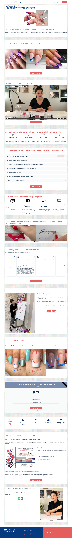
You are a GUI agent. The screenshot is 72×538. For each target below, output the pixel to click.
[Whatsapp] (19, 498)
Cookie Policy (32, 533)
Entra (60, 2)
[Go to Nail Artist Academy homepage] (11, 2)
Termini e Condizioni (28, 534)
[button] (6, 59)
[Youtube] (55, 311)
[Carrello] (57, 2)
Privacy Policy (26, 533)
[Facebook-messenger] (22, 498)
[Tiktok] (53, 311)
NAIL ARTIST (9, 530)
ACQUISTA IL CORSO (36, 408)
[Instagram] (48, 311)
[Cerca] (55, 2)
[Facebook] (50, 311)
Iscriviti (65, 2)
